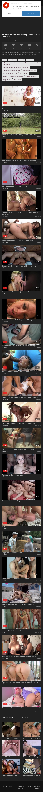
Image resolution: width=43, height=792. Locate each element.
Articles (5, 786)
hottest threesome (31, 77)
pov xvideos (23, 73)
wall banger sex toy (29, 70)
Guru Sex (24, 717)
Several (21, 60)
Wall (4, 60)
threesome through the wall (11, 70)
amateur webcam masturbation (13, 77)
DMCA (11, 786)
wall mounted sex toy (10, 73)
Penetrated (12, 60)
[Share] (37, 44)
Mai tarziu (12, 13)
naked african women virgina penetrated (15, 67)
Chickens (30, 60)
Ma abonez (31, 13)
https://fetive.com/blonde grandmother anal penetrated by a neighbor (21, 63)
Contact (29, 786)
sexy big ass (7, 80)
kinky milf (17, 80)
